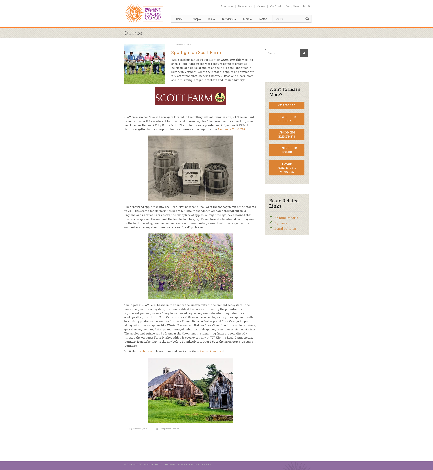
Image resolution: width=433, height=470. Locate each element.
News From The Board (286, 119)
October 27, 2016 (183, 44)
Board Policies (285, 229)
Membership (245, 6)
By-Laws (280, 223)
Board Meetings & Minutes (286, 167)
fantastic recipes (211, 351)
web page (145, 351)
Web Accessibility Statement (182, 464)
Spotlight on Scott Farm (196, 52)
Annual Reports (286, 218)
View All (175, 428)
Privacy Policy (204, 464)
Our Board (275, 6)
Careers (261, 6)
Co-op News (292, 6)
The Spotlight (165, 428)
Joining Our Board (287, 150)
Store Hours (227, 6)
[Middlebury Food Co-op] (144, 13)
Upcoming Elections (286, 134)
